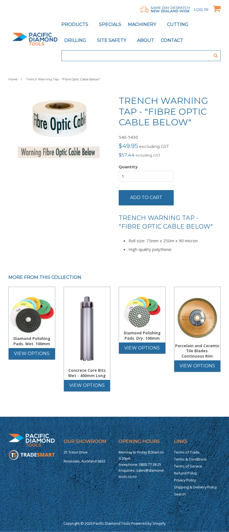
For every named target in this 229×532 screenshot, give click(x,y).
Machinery (142, 24)
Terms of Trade (187, 452)
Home (12, 79)
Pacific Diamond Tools (111, 523)
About (145, 40)
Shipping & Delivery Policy (195, 487)
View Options (31, 353)
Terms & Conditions (190, 459)
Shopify (159, 523)
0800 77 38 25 (150, 464)
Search (180, 494)
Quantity (128, 166)
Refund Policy (185, 473)
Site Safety (112, 40)
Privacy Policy (185, 480)
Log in (201, 9)
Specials (110, 24)
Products (75, 24)
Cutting (178, 24)
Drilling (75, 40)
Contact (172, 40)
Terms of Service (188, 466)
